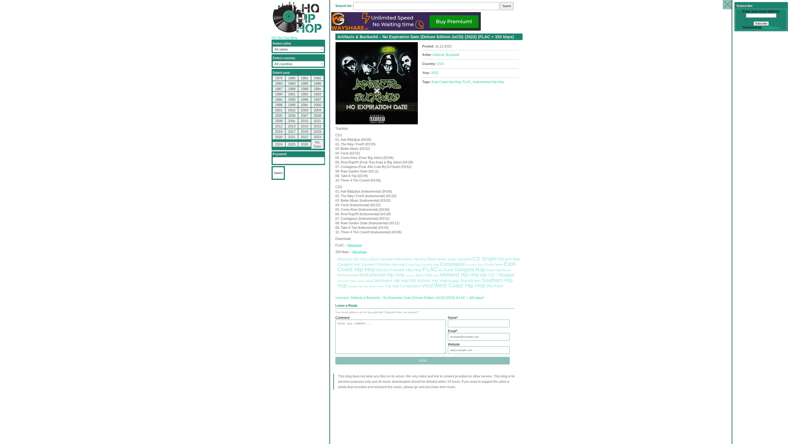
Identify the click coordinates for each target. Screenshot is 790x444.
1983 (278, 84)
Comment (342, 317)
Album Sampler (381, 259)
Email (453, 331)
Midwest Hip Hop (459, 275)
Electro (382, 270)
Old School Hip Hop (428, 280)
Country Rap (474, 264)
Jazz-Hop (423, 275)
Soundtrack (470, 280)
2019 (317, 132)
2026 (304, 144)
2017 (291, 132)
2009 (278, 121)
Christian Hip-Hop (390, 264)
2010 (304, 121)
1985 (304, 84)
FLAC (466, 82)
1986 (317, 84)
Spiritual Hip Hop (358, 286)
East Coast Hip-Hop (446, 82)
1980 (291, 78)
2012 (278, 126)
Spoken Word (376, 286)
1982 (317, 78)
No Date (317, 144)
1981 (304, 78)
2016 (278, 132)
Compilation (452, 264)
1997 (317, 100)
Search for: (344, 6)
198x (317, 89)
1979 (278, 78)
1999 (291, 105)
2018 (304, 132)
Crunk (488, 264)
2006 (291, 116)
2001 (278, 110)
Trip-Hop (392, 286)
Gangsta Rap (469, 269)
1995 (291, 100)
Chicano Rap (508, 259)
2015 (317, 126)
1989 (304, 89)
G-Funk (446, 269)
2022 (304, 137)
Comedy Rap (430, 264)
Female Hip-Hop (406, 269)
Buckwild (452, 55)
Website (454, 344)
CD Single (484, 258)
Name (453, 317)
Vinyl (427, 285)
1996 (304, 100)
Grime (490, 270)
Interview (409, 275)
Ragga (453, 281)
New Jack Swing (361, 281)
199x (304, 105)
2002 (291, 110)
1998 (278, 105)
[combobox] (298, 49)
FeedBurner (771, 27)
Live (436, 275)
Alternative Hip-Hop (411, 259)
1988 (291, 89)
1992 (304, 94)
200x (291, 121)
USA (440, 64)
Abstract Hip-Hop (352, 259)
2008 (317, 116)
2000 (317, 105)
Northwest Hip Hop (391, 280)
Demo (498, 265)
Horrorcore (347, 275)
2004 (317, 110)
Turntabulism (410, 286)
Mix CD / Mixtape (497, 275)
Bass (432, 259)
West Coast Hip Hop (459, 285)
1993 (317, 94)
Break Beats (446, 259)
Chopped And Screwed (356, 264)
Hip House (503, 270)
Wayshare (354, 245)
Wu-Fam (494, 285)
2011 (317, 121)
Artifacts (438, 55)
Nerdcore (343, 281)
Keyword (280, 154)
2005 (278, 116)
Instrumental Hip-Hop (488, 82)
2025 (291, 144)
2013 (291, 126)
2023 (317, 137)
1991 (291, 94)
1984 (291, 84)
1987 (278, 89)
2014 (304, 126)
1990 (278, 94)
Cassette (464, 259)
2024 (278, 144)
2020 (278, 137)
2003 (304, 110)
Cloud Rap (413, 264)
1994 (278, 100)
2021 (291, 137)
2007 (304, 116)
